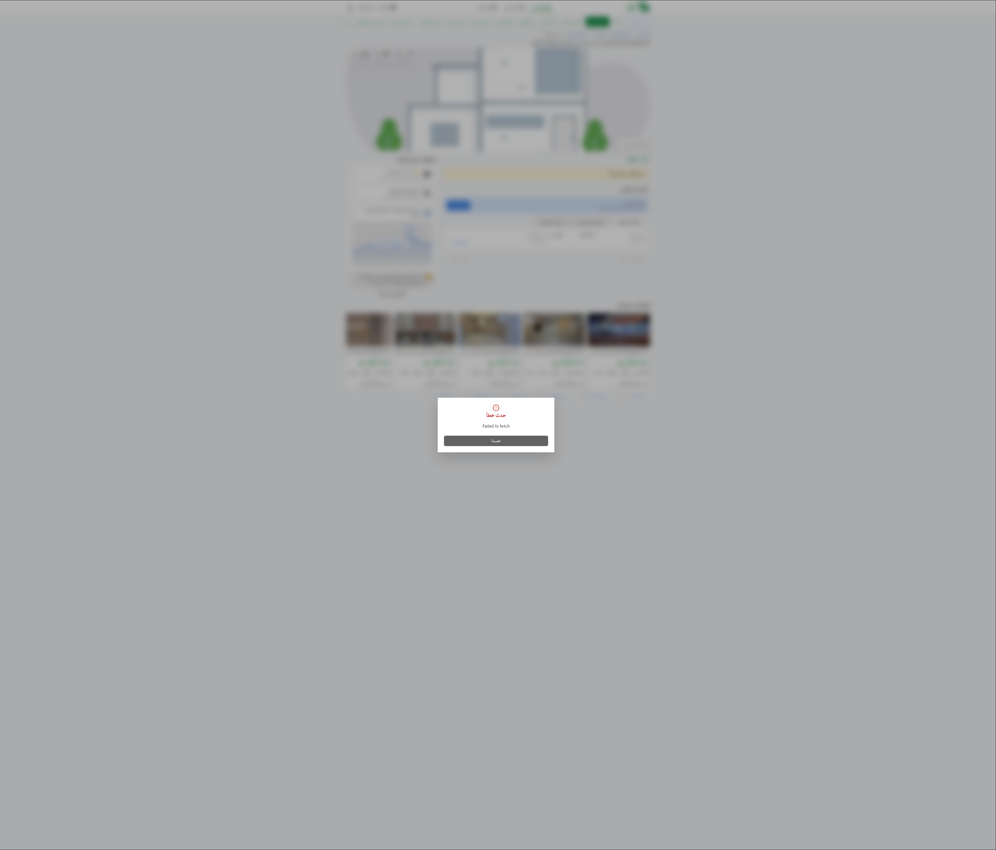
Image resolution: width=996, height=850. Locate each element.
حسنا (496, 441)
